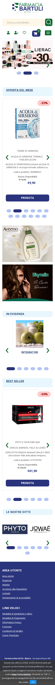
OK (33, 682)
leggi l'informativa (21, 674)
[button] (7, 63)
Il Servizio (7, 626)
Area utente (8, 576)
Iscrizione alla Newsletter (14, 589)
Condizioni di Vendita (12, 631)
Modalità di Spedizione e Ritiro (17, 613)
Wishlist (6, 584)
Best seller (15, 381)
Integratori (29, 352)
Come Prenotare (10, 635)
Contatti (6, 593)
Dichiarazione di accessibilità (16, 597)
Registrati (7, 580)
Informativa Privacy (11, 622)
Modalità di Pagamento (14, 618)
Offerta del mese (19, 90)
